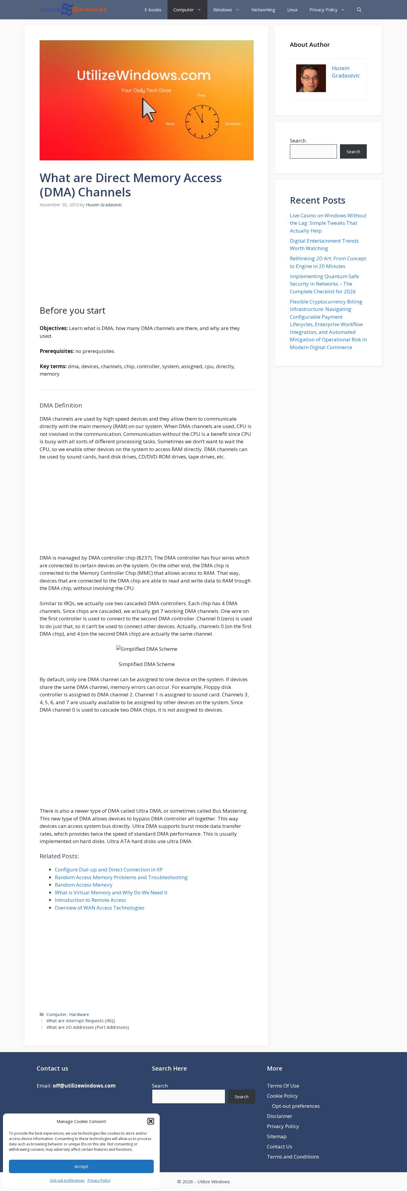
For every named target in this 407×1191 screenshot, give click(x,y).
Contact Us (279, 1146)
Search (298, 140)
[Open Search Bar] (359, 9)
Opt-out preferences (67, 1180)
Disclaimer (279, 1116)
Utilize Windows (213, 1181)
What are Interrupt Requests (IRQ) (80, 1020)
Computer (183, 10)
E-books (153, 10)
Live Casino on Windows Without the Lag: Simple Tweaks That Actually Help (328, 223)
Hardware (79, 1014)
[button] (151, 1121)
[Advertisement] (147, 259)
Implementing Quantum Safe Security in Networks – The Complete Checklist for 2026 (324, 284)
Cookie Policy (282, 1095)
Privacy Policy (99, 1180)
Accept (81, 1166)
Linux (292, 10)
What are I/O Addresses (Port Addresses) (87, 1027)
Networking (263, 10)
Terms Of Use (283, 1085)
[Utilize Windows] (73, 9)
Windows (222, 10)
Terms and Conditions (293, 1156)
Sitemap (277, 1136)
